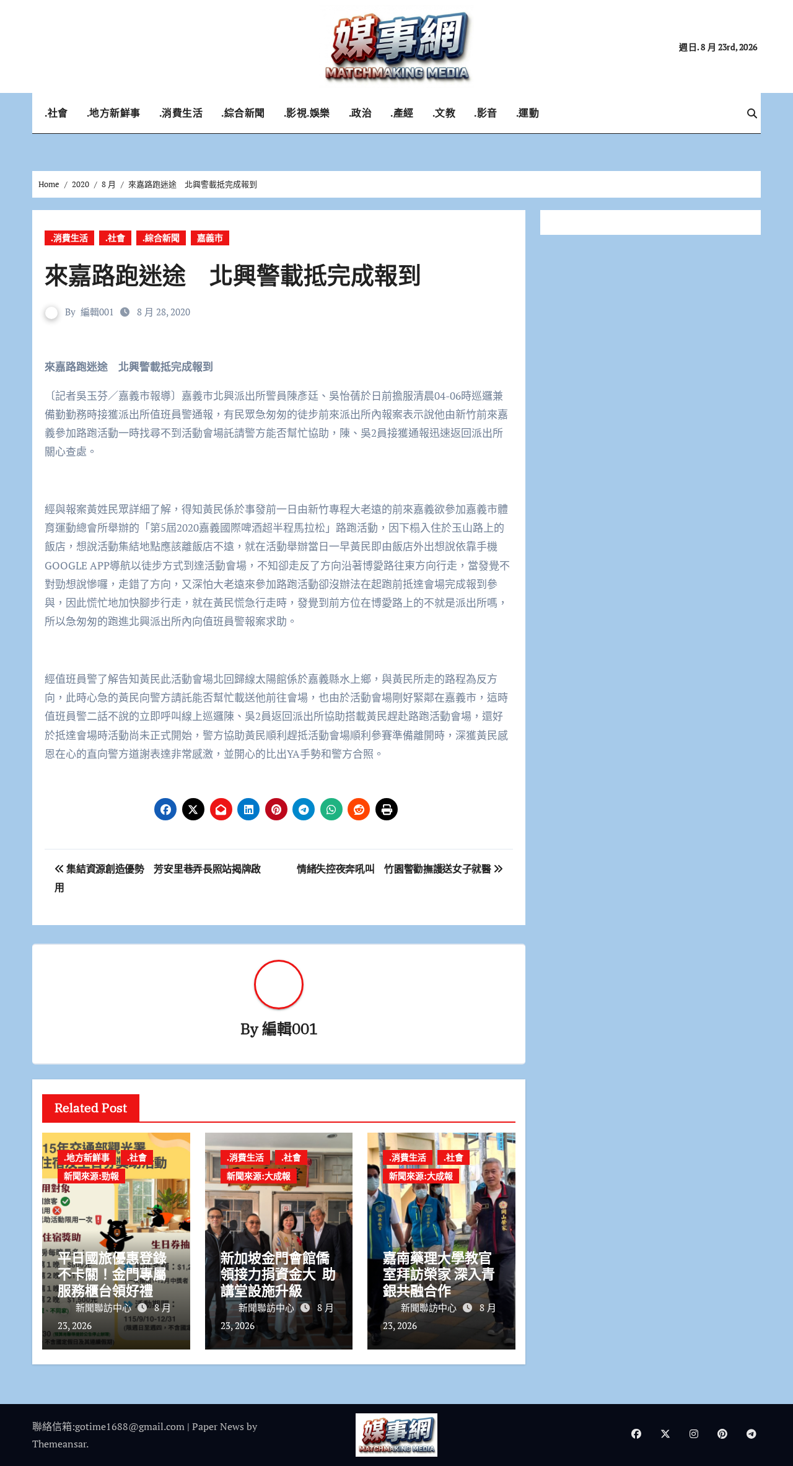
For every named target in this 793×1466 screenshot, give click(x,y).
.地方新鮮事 (114, 113)
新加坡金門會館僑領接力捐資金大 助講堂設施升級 (278, 1274)
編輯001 (97, 311)
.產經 (402, 113)
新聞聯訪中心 (105, 1307)
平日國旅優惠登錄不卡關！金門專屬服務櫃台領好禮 (112, 1274)
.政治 (360, 113)
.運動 (528, 113)
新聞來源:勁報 (91, 1176)
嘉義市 (210, 238)
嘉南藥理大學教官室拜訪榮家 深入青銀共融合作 (439, 1274)
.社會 (56, 113)
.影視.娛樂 (307, 113)
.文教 (444, 113)
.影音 (485, 113)
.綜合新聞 (243, 113)
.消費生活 (181, 113)
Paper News (218, 1426)
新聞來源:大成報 (259, 1176)
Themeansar (59, 1444)
